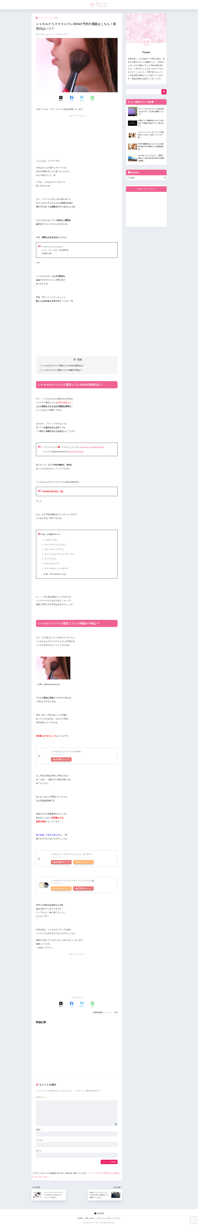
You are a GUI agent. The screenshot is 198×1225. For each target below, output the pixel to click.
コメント (41, 1097)
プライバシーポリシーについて (109, 1218)
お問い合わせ (89, 1218)
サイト (39, 1151)
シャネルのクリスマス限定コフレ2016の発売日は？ (63, 366)
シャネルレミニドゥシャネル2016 (65, 751)
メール (40, 1140)
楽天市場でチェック (62, 759)
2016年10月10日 (76, 452)
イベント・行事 (111, 1012)
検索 (164, 91)
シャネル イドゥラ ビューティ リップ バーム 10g (72, 881)
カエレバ (61, 754)
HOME (100, 1213)
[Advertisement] (77, 134)
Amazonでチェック (84, 862)
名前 (39, 1129)
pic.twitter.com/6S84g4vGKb (92, 447)
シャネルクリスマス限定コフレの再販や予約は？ (62, 370)
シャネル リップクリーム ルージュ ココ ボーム (71, 854)
